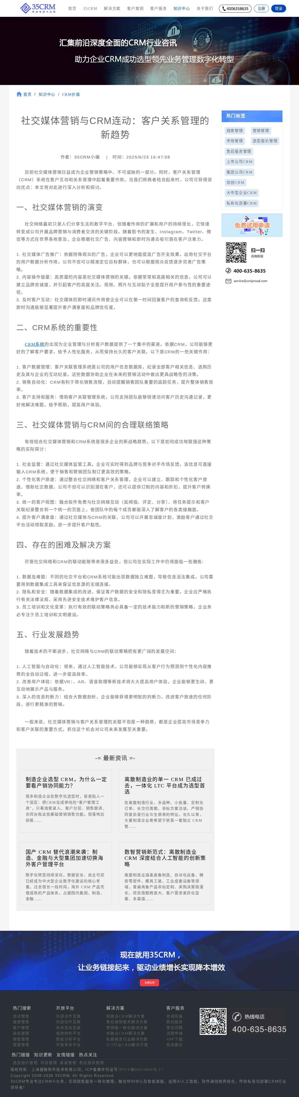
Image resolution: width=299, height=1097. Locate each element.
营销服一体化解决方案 (127, 1028)
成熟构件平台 (68, 1033)
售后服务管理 (239, 151)
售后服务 (174, 1022)
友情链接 (66, 1055)
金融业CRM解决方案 (125, 1033)
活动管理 (21, 1016)
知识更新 (43, 1055)
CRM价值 (71, 94)
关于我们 (205, 9)
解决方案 (112, 9)
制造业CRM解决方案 (125, 1016)
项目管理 (48, 1063)
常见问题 (174, 1028)
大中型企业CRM (242, 193)
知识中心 (47, 94)
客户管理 (21, 1028)
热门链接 (21, 1055)
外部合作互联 (68, 1016)
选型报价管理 (265, 141)
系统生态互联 (68, 1028)
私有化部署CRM (242, 203)
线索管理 (235, 131)
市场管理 (235, 141)
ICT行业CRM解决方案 (127, 1045)
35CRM (90, 9)
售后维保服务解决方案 (127, 1022)
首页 (72, 9)
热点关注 (88, 1055)
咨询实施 (174, 1016)
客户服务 (158, 9)
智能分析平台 (68, 1039)
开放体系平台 (68, 1045)
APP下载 (174, 1039)
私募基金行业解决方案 (127, 1039)
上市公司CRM (240, 162)
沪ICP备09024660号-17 (141, 1070)
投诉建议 (174, 1045)
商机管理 (21, 1033)
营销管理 (261, 131)
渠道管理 (68, 1063)
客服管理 (21, 1045)
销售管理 (21, 1039)
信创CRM (236, 182)
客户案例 (135, 9)
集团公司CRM (240, 172)
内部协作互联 (68, 1022)
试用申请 (174, 1033)
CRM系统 (35, 344)
